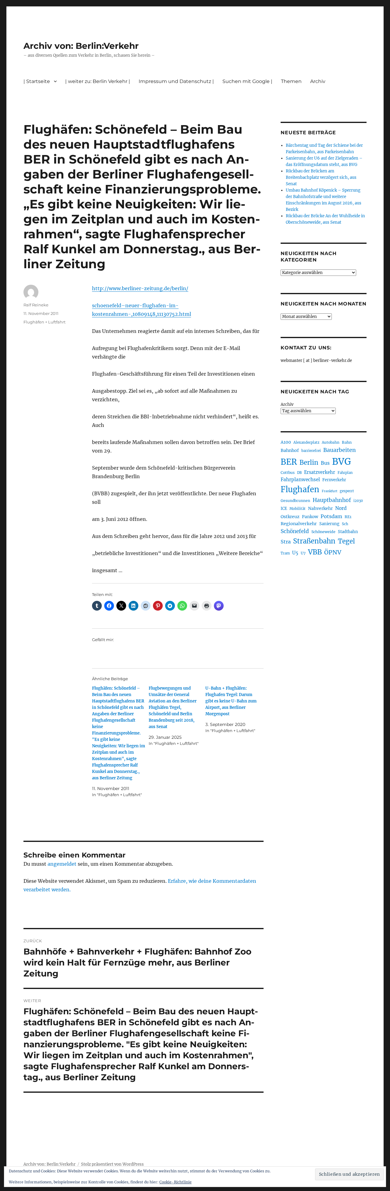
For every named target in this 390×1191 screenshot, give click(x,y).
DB (299, 473)
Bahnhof (290, 450)
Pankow (310, 516)
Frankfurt (329, 491)
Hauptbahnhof (332, 500)
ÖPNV (332, 552)
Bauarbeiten (339, 450)
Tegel (346, 541)
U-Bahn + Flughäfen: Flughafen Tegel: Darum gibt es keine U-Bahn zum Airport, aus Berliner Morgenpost (231, 701)
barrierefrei (311, 451)
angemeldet (62, 864)
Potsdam (331, 516)
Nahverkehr (320, 508)
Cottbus (288, 472)
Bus (325, 463)
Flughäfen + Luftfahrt (44, 321)
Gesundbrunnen (295, 500)
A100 (286, 442)
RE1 (348, 516)
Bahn (347, 442)
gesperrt (347, 491)
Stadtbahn (348, 531)
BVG (341, 461)
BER (289, 462)
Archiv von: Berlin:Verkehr (81, 46)
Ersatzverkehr (319, 472)
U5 (295, 553)
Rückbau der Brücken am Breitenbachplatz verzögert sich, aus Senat (321, 177)
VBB (315, 552)
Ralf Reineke (35, 304)
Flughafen (300, 489)
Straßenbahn (314, 541)
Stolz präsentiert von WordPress (112, 1164)
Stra (286, 542)
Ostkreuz (290, 516)
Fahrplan (345, 473)
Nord (341, 508)
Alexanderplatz (306, 442)
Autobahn (330, 442)
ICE (284, 508)
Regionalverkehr (299, 523)
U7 (303, 553)
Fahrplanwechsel (300, 479)
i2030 (358, 501)
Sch (345, 524)
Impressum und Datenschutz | (176, 81)
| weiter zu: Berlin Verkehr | (97, 81)
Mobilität (297, 509)
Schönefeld (295, 531)
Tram (285, 553)
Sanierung (329, 523)
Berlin (309, 463)
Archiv (287, 404)
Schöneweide (323, 531)
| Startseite (36, 81)
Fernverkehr (334, 480)
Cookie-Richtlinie (175, 1182)
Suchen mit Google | (247, 81)
